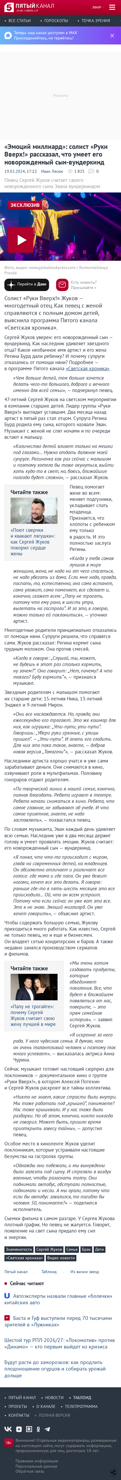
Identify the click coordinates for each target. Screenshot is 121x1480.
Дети (99, 1249)
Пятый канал (22, 1397)
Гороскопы (56, 20)
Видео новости (61, 1257)
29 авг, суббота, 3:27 (27, 10)
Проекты (18, 1406)
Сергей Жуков (49, 1249)
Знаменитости (19, 1249)
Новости (54, 1397)
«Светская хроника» (87, 368)
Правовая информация (37, 1461)
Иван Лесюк (52, 171)
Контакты (19, 1415)
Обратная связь (30, 1471)
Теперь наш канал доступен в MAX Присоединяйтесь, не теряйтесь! (45, 35)
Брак (86, 1249)
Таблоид (82, 1397)
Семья (72, 1249)
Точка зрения (96, 20)
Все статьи (20, 20)
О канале (46, 1406)
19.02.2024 (14, 171)
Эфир (96, 7)
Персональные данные (36, 1466)
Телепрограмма (81, 1406)
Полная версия (54, 1415)
